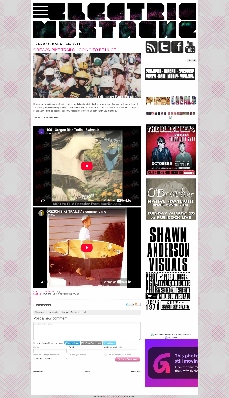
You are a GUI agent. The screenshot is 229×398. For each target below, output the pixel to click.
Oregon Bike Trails (63, 107)
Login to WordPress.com (91, 343)
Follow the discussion (138, 304)
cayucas (47, 294)
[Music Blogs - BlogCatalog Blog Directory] (171, 334)
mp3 (55, 294)
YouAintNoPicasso (49, 117)
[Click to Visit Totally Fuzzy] (181, 386)
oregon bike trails (69, 294)
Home (87, 371)
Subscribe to (39, 358)
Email (71, 347)
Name (36, 347)
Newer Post (38, 371)
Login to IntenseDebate (72, 343)
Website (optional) (113, 347)
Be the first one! (78, 312)
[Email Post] (58, 292)
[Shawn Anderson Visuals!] (168, 311)
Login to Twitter (109, 343)
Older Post (136, 371)
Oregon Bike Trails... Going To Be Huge (74, 50)
